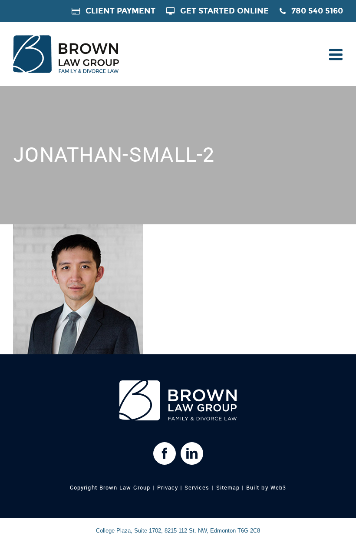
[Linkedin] (192, 453)
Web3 (278, 488)
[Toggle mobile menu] (335, 54)
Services (197, 488)
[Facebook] (164, 453)
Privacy (167, 488)
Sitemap (228, 488)
